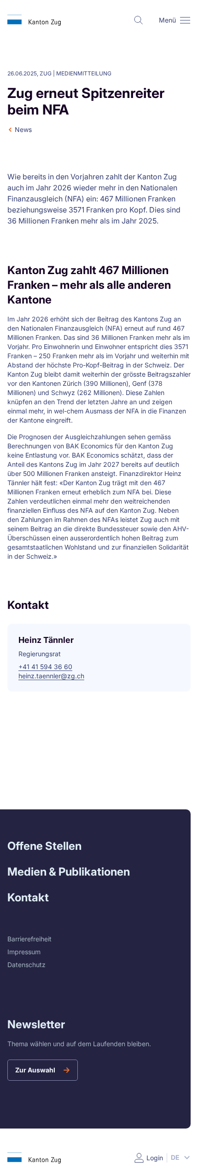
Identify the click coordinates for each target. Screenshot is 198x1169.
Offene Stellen (44, 846)
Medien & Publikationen (68, 871)
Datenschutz (26, 964)
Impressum (24, 952)
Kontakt (28, 897)
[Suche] (138, 20)
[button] (185, 20)
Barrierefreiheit (29, 939)
